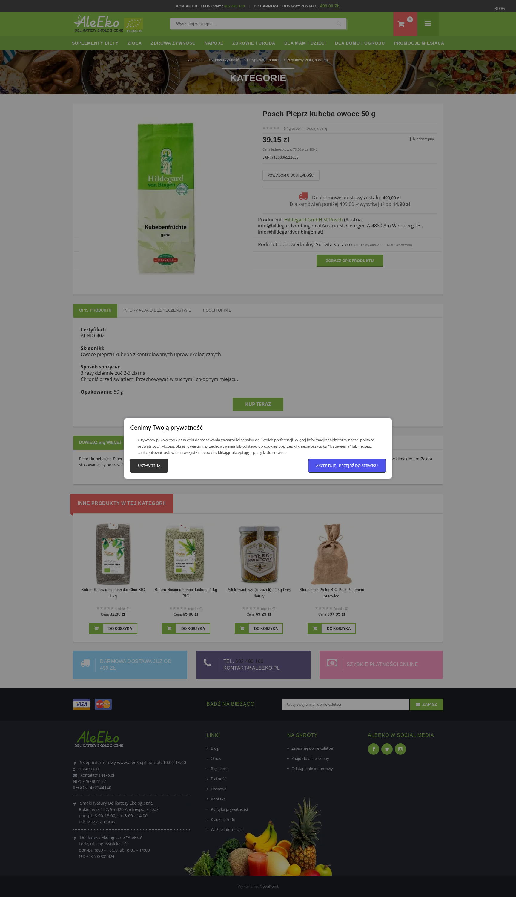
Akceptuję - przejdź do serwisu (347, 465)
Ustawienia (149, 465)
